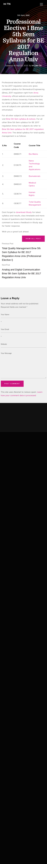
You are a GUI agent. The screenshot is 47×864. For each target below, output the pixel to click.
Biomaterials (34, 176)
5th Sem (21, 15)
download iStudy (24, 212)
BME (28, 15)
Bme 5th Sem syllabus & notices (20, 119)
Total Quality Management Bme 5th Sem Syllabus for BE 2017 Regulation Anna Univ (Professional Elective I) (21, 252)
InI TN (6, 4)
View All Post (33, 239)
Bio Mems (33, 154)
